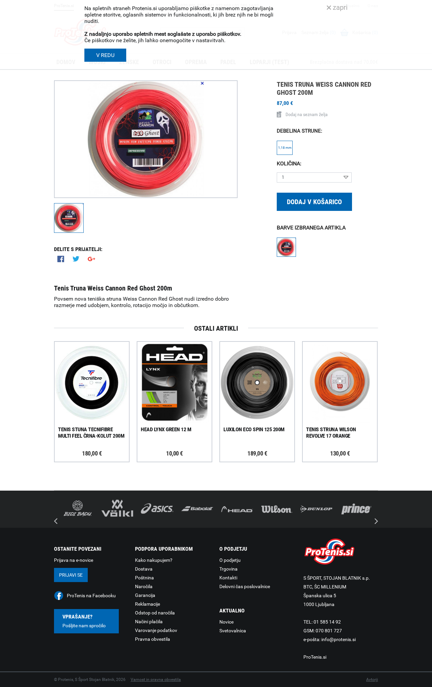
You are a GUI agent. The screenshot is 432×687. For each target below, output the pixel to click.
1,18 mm (285, 147)
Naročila (144, 586)
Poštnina (144, 577)
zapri (339, 7)
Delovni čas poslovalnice (244, 586)
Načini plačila (149, 621)
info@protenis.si (338, 639)
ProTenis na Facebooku (91, 595)
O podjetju (230, 560)
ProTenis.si (314, 657)
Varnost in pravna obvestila (156, 679)
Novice (226, 622)
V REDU (105, 55)
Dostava (144, 569)
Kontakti (228, 577)
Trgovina (228, 569)
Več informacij (97, 363)
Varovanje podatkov (156, 630)
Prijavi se (71, 575)
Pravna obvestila (152, 639)
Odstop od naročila (155, 612)
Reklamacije (147, 604)
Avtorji (372, 679)
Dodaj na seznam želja (307, 114)
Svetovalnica (232, 630)
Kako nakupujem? (153, 560)
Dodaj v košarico (314, 202)
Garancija (145, 595)
